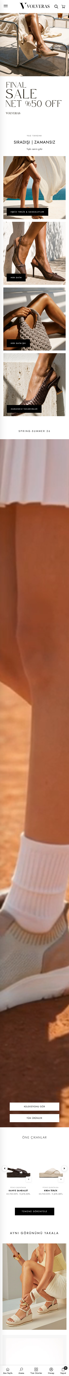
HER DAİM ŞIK (18, 343)
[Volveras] (34, 6)
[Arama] (56, 7)
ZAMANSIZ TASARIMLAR (24, 409)
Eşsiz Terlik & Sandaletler (27, 211)
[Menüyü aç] (6, 6)
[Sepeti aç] (63, 7)
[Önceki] (5, 1168)
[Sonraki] (64, 1168)
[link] (21, 1370)
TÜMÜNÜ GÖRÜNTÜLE (34, 1211)
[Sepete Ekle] (61, 1179)
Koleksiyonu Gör (34, 1106)
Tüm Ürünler (34, 1118)
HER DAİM (16, 277)
